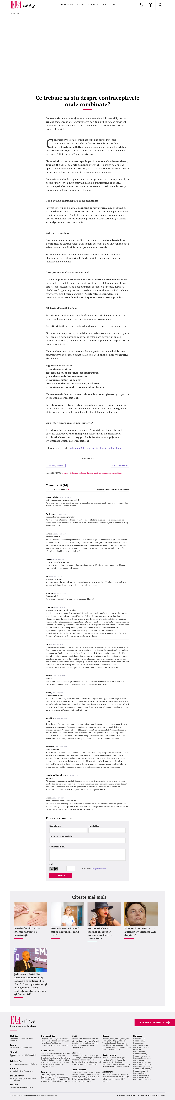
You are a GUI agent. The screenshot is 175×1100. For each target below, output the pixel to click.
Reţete (105, 1036)
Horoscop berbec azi (141, 1077)
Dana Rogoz (65, 1058)
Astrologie (137, 1049)
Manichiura (63, 1077)
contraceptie (66, 473)
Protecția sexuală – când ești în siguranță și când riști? (65, 932)
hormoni (75, 473)
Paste (112, 1039)
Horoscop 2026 (139, 1039)
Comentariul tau (57, 846)
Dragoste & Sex (48, 1036)
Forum (113, 5)
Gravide (105, 1066)
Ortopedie (84, 1064)
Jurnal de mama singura (120, 1064)
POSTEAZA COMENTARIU (56, 489)
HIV (78, 1064)
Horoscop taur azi (140, 1060)
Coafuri (44, 1077)
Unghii (52, 1075)
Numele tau (55, 826)
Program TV (45, 1064)
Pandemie (106, 1081)
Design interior (118, 1062)
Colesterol (97, 1058)
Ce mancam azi (114, 1049)
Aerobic (89, 1074)
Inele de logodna (91, 1043)
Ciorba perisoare (109, 1047)
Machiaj (51, 1077)
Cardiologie (76, 1062)
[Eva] (17, 2)
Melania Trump (63, 1062)
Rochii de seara (83, 1039)
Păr (42, 1075)
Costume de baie (85, 1041)
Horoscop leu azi (139, 1073)
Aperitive (106, 1045)
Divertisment (47, 1050)
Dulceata (121, 1041)
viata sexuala (84, 473)
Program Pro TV (57, 1064)
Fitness (79, 1072)
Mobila (114, 1060)
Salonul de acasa (63, 1081)
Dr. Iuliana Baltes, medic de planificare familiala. (95, 448)
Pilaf (126, 1045)
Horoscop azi (138, 1043)
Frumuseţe (46, 1072)
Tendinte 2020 (77, 1047)
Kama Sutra (45, 1043)
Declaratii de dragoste (59, 1045)
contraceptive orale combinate (110, 473)
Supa (115, 1041)
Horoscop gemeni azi (141, 1056)
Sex (67, 1041)
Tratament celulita (48, 1081)
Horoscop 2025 (139, 1041)
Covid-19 (121, 1079)
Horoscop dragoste (140, 1045)
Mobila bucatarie (109, 1058)
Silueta (87, 1079)
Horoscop (93, 5)
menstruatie (93, 473)
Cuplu (49, 1041)
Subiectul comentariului (60, 836)
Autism (126, 1066)
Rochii (46, 1075)
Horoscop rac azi (139, 1054)
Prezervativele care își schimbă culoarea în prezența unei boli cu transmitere (100, 933)
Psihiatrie (93, 1064)
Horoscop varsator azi (141, 1069)
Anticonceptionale (79, 1060)
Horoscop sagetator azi (142, 1066)
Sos (127, 1039)
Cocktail (113, 1043)
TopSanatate (89, 458)
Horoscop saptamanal (142, 1079)
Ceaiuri (81, 1055)
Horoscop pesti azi (140, 1071)
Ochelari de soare (87, 1045)
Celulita (56, 1079)
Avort (94, 1062)
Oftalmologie (87, 1062)
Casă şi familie (109, 1055)
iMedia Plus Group (32, 1095)
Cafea (110, 1041)
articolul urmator (120, 465)
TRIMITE (61, 875)
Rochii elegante (78, 1043)
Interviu (114, 1074)
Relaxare (96, 1072)
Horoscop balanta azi (141, 1075)
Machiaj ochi (65, 1079)
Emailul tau (94, 826)
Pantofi (96, 1041)
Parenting (106, 1064)
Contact (162, 1095)
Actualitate (107, 1071)
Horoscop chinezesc (141, 1047)
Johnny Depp (56, 1055)
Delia (62, 1060)
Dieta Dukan (88, 1072)
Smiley (51, 1060)
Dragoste (44, 1039)
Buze (50, 1079)
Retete (80, 5)
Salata (104, 1041)
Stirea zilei (122, 1074)
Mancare (106, 1039)
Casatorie (61, 1041)
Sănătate (76, 1052)
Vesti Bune (113, 1079)
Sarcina (75, 1055)
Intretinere (80, 1074)
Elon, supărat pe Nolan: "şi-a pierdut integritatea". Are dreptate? (140, 932)
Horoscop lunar (139, 1051)
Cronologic (124, 489)
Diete (74, 1072)
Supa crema (121, 1043)
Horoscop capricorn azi (142, 1062)
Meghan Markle (47, 1053)
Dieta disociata (78, 1079)
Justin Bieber (51, 1062)
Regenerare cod (99, 869)
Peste (123, 1039)
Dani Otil (44, 1060)
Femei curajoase (115, 1066)
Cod (51, 864)
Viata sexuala (62, 1039)
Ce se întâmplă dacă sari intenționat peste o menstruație (28, 932)
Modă (74, 1036)
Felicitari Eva (16, 1061)
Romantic (52, 1039)
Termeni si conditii (143, 1095)
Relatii (43, 1041)
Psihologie (94, 1055)
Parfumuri (60, 1075)
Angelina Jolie (54, 1058)
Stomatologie (87, 1058)
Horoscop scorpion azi (142, 1064)
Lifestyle (69, 5)
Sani (56, 1077)
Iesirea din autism (113, 1077)
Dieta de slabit (93, 1077)
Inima (87, 1055)
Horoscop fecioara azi (141, 1058)
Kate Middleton (60, 1053)
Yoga (74, 1074)
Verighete (75, 1045)
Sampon (44, 1079)
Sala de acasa (86, 1081)
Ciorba (117, 1039)
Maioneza (120, 1045)
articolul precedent (56, 465)
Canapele (121, 1060)
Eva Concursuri (17, 1075)
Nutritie (83, 1077)
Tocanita (105, 1043)
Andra (57, 1060)
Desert (113, 1045)
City (104, 5)
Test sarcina (92, 1060)
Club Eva (14, 1036)
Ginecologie (76, 1058)
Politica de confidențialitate (126, 1095)
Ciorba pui (121, 1047)
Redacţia (155, 1095)
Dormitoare (107, 1062)
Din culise (106, 1074)
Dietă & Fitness (79, 1069)
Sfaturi (13, 1052)
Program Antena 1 (48, 1066)
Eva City (14, 1084)
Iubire (54, 1041)
